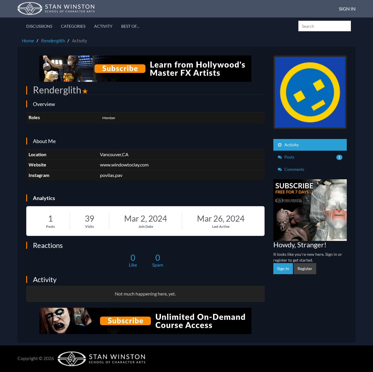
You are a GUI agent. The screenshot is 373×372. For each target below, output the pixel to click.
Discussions (39, 26)
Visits (89, 226)
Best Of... (130, 26)
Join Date (145, 226)
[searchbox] (324, 26)
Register (305, 268)
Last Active (220, 226)
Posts (50, 226)
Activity (103, 26)
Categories (73, 26)
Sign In (347, 8)
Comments (294, 169)
